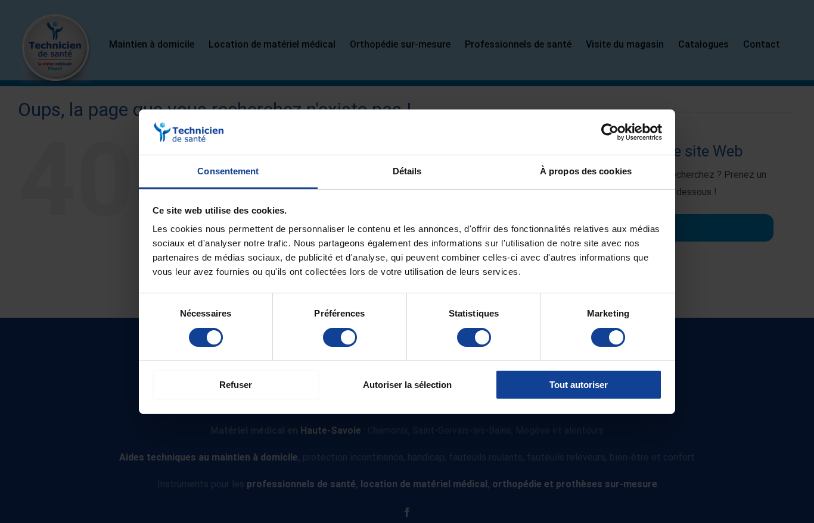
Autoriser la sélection (407, 385)
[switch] (340, 337)
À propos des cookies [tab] (586, 171)
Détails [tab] (407, 171)
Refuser (235, 385)
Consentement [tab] (228, 171)
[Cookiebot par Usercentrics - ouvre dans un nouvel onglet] (610, 132)
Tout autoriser (578, 385)
